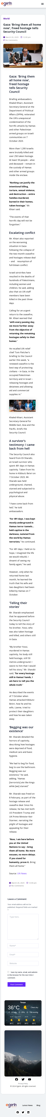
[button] (42, 4)
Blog (38, 1105)
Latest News (27, 1105)
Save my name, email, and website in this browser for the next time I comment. (22, 975)
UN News (22, 873)
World (6, 18)
